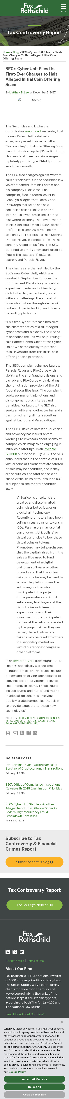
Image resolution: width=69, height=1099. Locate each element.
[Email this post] (15, 732)
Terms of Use (35, 961)
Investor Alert (23, 661)
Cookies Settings (34, 1094)
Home (6, 52)
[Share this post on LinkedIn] (35, 732)
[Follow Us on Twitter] (15, 951)
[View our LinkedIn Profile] (22, 951)
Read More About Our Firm (24, 1014)
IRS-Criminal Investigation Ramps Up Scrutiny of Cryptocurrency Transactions (34, 766)
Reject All (34, 1086)
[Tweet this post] (22, 732)
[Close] (62, 1022)
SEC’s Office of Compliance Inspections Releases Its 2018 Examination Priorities (34, 786)
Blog (16, 52)
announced (32, 131)
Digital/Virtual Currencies (43, 718)
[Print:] (8, 733)
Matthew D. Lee (19, 92)
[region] (34, 1058)
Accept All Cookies (34, 1079)
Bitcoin (22, 718)
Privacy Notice (15, 961)
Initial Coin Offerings (19, 720)
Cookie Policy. (17, 1071)
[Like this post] (28, 732)
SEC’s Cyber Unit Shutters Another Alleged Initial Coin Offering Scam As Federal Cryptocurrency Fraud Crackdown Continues (31, 810)
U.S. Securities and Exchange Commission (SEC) (30, 722)
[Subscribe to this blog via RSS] (8, 951)
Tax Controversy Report (34, 32)
